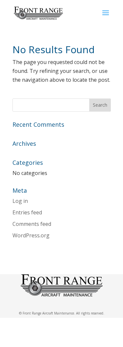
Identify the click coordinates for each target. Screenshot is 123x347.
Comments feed (31, 224)
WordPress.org (31, 235)
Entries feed (27, 212)
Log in (20, 201)
